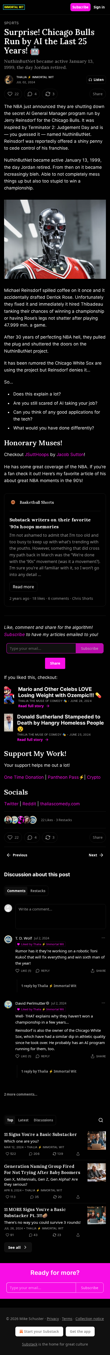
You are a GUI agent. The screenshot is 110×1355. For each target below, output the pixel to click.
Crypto (94, 777)
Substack (29, 1344)
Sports (11, 23)
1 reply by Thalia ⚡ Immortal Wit (48, 986)
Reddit (29, 803)
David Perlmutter (30, 1003)
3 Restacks (64, 820)
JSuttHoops (37, 454)
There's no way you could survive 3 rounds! (42, 1222)
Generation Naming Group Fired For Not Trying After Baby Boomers (42, 1169)
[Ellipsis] (103, 938)
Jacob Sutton (70, 454)
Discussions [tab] (43, 1120)
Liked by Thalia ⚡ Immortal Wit (42, 944)
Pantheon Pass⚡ (66, 777)
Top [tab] (10, 1120)
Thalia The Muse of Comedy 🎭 (42, 701)
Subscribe (80, 7)
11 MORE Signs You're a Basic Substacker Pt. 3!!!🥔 (35, 1212)
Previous (20, 855)
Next (93, 855)
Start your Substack (41, 1331)
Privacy (53, 1318)
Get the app (80, 1331)
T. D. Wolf (23, 938)
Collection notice (89, 1318)
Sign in (99, 7)
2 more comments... (20, 1094)
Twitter (11, 803)
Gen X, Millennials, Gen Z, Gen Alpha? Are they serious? (41, 1182)
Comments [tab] (16, 891)
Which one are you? (21, 1141)
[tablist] (26, 891)
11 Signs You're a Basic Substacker (40, 1134)
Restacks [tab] (37, 891)
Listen (99, 79)
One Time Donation (24, 777)
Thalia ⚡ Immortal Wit (35, 77)
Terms (67, 1318)
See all (14, 1247)
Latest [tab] (23, 1120)
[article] (55, 1144)
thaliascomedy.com (60, 803)
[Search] (101, 1120)
